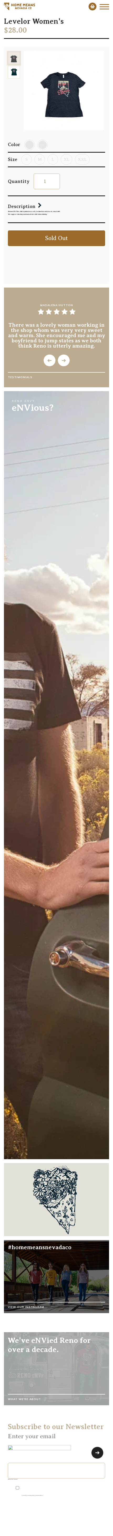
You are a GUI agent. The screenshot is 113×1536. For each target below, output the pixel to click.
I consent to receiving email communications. (32, 1494)
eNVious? (33, 407)
